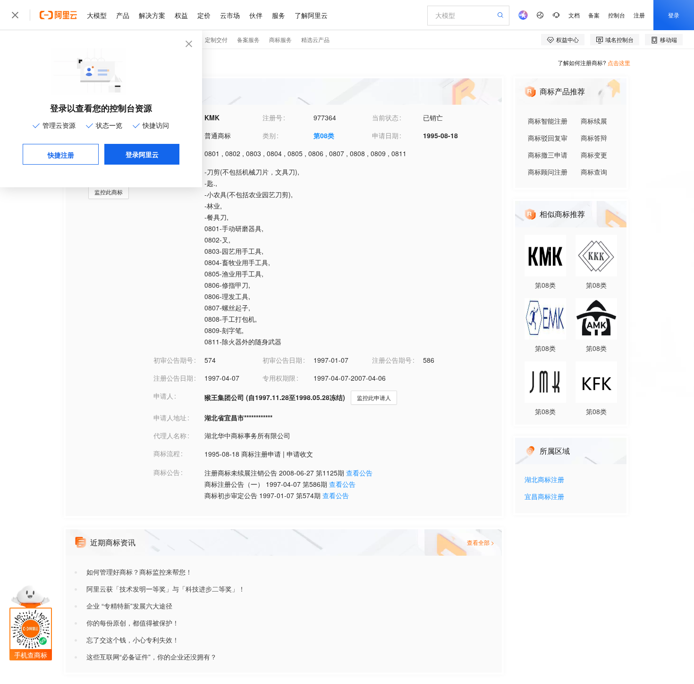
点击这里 (619, 62)
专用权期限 (279, 378)
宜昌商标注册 (544, 496)
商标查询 (594, 171)
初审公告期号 (173, 360)
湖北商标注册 (544, 480)
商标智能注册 (547, 120)
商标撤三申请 (547, 154)
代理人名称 (169, 435)
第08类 (323, 135)
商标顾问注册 (547, 171)
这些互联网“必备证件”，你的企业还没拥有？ (151, 656)
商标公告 (166, 472)
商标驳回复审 (547, 137)
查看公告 (359, 472)
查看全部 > (480, 542)
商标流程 (166, 453)
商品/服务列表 (174, 171)
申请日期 (385, 135)
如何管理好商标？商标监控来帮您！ (139, 571)
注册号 (272, 117)
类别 (269, 135)
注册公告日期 (173, 378)
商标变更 (594, 154)
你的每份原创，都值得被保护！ (132, 622)
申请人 (163, 395)
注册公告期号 (392, 360)
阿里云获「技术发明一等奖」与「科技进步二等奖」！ (165, 588)
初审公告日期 (282, 360)
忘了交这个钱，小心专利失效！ (132, 639)
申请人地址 (169, 417)
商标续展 (594, 120)
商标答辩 (594, 137)
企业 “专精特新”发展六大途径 (129, 605)
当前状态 (385, 117)
